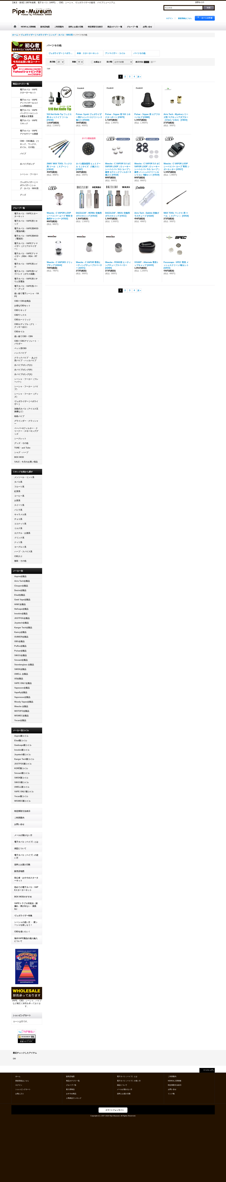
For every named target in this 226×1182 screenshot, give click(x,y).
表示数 (53, 62)
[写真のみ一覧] (147, 62)
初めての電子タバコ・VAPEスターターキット (26, 888)
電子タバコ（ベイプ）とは (26, 842)
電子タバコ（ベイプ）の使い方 (26, 856)
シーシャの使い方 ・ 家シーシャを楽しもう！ (26, 923)
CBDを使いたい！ (22, 931)
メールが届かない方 (23, 835)
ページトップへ (208, 1070)
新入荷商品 (70, 1089)
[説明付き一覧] (154, 62)
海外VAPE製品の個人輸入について (26, 939)
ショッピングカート (23, 1089)
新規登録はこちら (185, 18)
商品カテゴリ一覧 (73, 1081)
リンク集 (171, 1094)
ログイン (169, 18)
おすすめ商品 (71, 1094)
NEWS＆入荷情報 (174, 1081)
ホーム (17, 1076)
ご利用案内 (19, 818)
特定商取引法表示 (22, 811)
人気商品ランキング (73, 1098)
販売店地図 (19, 871)
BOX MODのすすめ (23, 897)
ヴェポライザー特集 (23, 915)
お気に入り (19, 1094)
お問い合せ (19, 824)
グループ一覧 (71, 1085)
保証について (20, 848)
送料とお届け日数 (22, 864)
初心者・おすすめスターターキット (26, 879)
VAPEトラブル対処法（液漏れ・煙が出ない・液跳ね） (26, 906)
